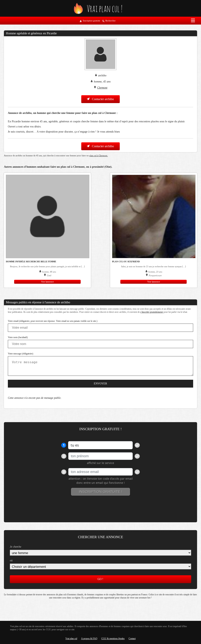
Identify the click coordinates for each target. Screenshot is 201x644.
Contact (132, 638)
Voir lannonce (47, 281)
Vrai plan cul (71, 638)
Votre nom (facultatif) (18, 337)
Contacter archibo (102, 99)
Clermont (102, 87)
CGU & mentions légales (113, 638)
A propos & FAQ (89, 638)
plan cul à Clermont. (98, 155)
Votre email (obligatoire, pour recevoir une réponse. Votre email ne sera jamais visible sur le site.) (52, 321)
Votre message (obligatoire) (20, 353)
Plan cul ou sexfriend (126, 261)
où (11, 560)
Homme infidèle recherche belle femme (31, 261)
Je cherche (15, 546)
